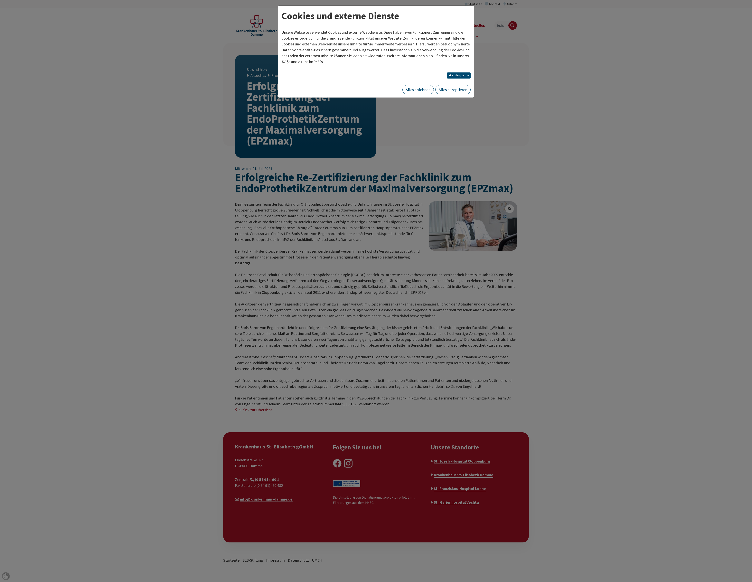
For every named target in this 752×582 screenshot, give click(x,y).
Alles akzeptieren (453, 89)
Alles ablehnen (418, 89)
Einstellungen (457, 75)
